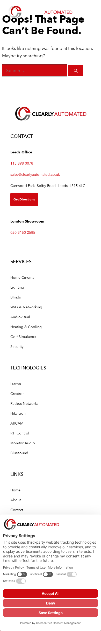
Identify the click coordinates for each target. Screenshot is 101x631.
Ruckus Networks (24, 403)
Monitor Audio (22, 443)
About (15, 500)
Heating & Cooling (26, 327)
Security (17, 346)
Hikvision (18, 413)
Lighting (17, 287)
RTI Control (19, 433)
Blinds (15, 297)
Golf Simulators (23, 337)
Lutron (15, 384)
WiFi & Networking (26, 307)
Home (15, 490)
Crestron (17, 393)
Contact (16, 510)
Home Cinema (22, 277)
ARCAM (16, 423)
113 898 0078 (21, 163)
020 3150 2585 (22, 232)
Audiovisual (20, 317)
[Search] (75, 70)
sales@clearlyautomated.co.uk (35, 174)
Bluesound (19, 453)
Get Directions (24, 199)
